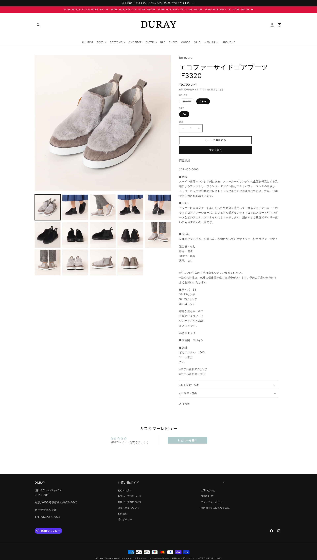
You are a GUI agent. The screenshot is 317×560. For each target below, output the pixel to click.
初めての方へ (125, 490)
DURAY (108, 558)
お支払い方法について (130, 496)
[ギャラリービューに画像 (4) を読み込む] (130, 207)
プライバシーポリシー (213, 501)
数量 (181, 121)
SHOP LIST (207, 496)
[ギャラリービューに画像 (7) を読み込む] (75, 235)
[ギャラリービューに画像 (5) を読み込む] (158, 207)
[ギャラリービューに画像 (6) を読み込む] (48, 235)
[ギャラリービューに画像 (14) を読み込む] (130, 262)
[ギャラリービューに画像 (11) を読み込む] (48, 262)
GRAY (203, 101)
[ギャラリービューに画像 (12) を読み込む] (75, 262)
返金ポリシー (125, 519)
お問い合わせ (208, 490)
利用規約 (122, 513)
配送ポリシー (188, 558)
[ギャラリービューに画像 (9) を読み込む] (130, 235)
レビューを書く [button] (187, 440)
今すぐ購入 (215, 150)
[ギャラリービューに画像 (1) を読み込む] (48, 207)
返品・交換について (128, 507)
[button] (38, 25)
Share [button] (186, 403)
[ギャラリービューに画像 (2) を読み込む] (75, 207)
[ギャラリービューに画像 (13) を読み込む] (103, 262)
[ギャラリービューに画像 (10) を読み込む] (158, 235)
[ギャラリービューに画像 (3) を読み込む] (103, 207)
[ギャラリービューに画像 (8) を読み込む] (103, 235)
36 (184, 114)
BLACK (188, 102)
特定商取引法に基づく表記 (215, 507)
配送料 (187, 89)
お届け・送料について (130, 501)
